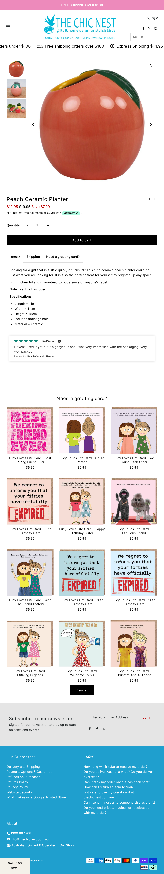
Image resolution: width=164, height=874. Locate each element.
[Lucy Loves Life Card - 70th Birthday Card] (82, 572)
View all (82, 690)
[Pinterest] (148, 29)
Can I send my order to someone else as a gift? (119, 802)
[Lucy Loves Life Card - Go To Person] (82, 430)
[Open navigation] (19, 27)
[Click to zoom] (150, 65)
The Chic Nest (35, 860)
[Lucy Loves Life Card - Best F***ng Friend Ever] (30, 430)
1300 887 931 (21, 833)
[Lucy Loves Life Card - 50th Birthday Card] (133, 572)
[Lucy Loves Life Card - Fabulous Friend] (133, 501)
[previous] (149, 199)
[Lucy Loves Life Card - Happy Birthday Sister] (82, 501)
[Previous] (33, 124)
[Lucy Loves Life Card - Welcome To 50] (82, 643)
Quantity (13, 225)
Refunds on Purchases (23, 777)
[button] (82, 348)
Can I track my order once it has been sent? (117, 782)
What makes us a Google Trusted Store (36, 797)
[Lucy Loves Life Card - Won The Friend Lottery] (30, 572)
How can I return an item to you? (108, 787)
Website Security (19, 792)
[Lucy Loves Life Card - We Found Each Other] (133, 430)
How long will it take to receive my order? (115, 767)
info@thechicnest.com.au (30, 839)
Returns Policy (17, 782)
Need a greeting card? (63, 257)
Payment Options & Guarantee (29, 772)
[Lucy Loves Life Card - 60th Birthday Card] (30, 501)
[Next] (150, 124)
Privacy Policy (17, 787)
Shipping (33, 257)
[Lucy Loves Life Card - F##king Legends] (30, 643)
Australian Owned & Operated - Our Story (42, 845)
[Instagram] (155, 29)
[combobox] (143, 37)
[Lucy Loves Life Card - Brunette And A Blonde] (133, 643)
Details (15, 257)
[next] (155, 199)
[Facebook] (143, 29)
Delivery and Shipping (23, 767)
